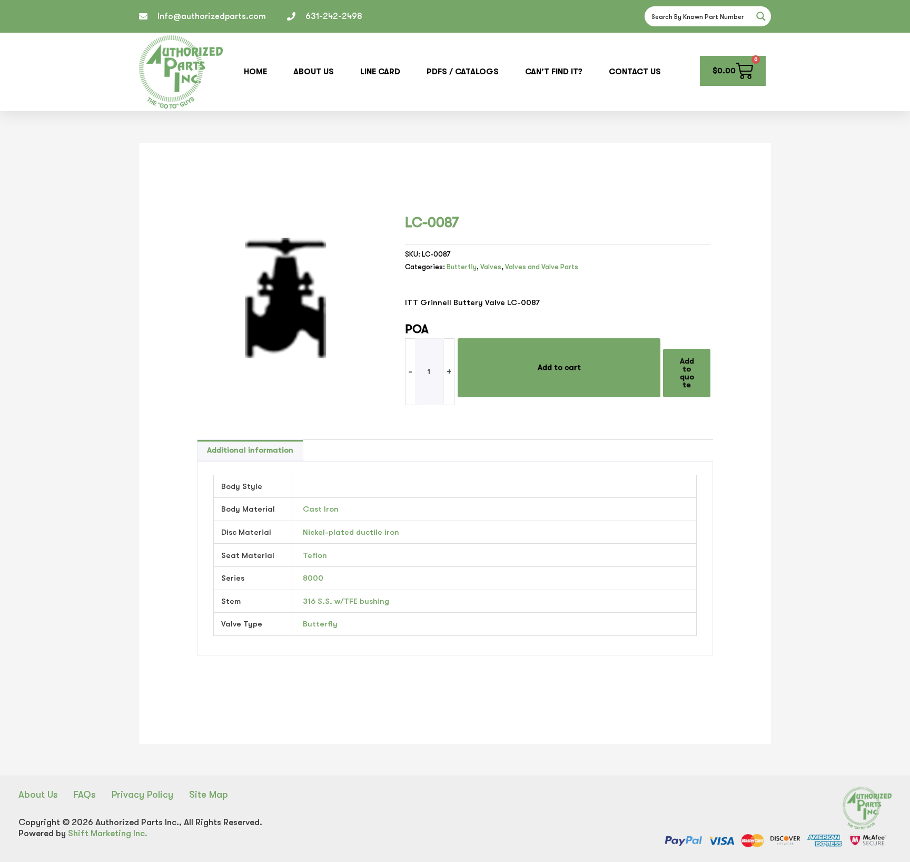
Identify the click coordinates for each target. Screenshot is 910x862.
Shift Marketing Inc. (107, 833)
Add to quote (687, 372)
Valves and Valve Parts (541, 267)
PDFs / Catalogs (463, 71)
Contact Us (635, 71)
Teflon (315, 555)
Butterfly (462, 267)
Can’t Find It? (553, 71)
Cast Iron (321, 509)
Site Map (208, 794)
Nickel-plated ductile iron (351, 532)
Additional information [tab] (250, 450)
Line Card (380, 71)
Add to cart (559, 367)
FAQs (85, 794)
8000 (313, 578)
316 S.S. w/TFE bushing (346, 601)
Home (255, 71)
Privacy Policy (142, 794)
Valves (490, 267)
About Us (313, 71)
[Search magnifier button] (761, 16)
